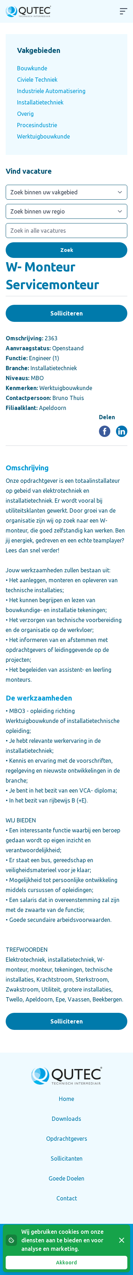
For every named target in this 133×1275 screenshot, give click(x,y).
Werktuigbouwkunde (43, 136)
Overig (25, 113)
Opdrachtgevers (66, 1138)
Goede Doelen (66, 1178)
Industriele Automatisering (51, 91)
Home (66, 1099)
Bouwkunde (32, 68)
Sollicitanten (67, 1158)
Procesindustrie (37, 125)
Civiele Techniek (37, 79)
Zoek (66, 250)
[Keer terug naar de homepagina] (28, 11)
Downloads (66, 1118)
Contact (66, 1198)
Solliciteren (66, 313)
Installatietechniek (40, 102)
